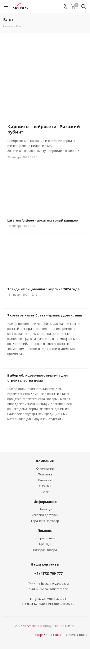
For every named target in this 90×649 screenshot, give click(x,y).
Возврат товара (45, 550)
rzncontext (34, 626)
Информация (45, 501)
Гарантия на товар (45, 521)
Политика (45, 474)
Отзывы (45, 486)
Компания (45, 461)
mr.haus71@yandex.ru (53, 583)
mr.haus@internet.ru (54, 589)
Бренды (45, 544)
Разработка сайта (48, 635)
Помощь (45, 509)
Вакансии (45, 480)
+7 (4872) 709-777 (48, 573)
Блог (45, 492)
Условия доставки (45, 515)
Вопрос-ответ (45, 538)
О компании (45, 468)
